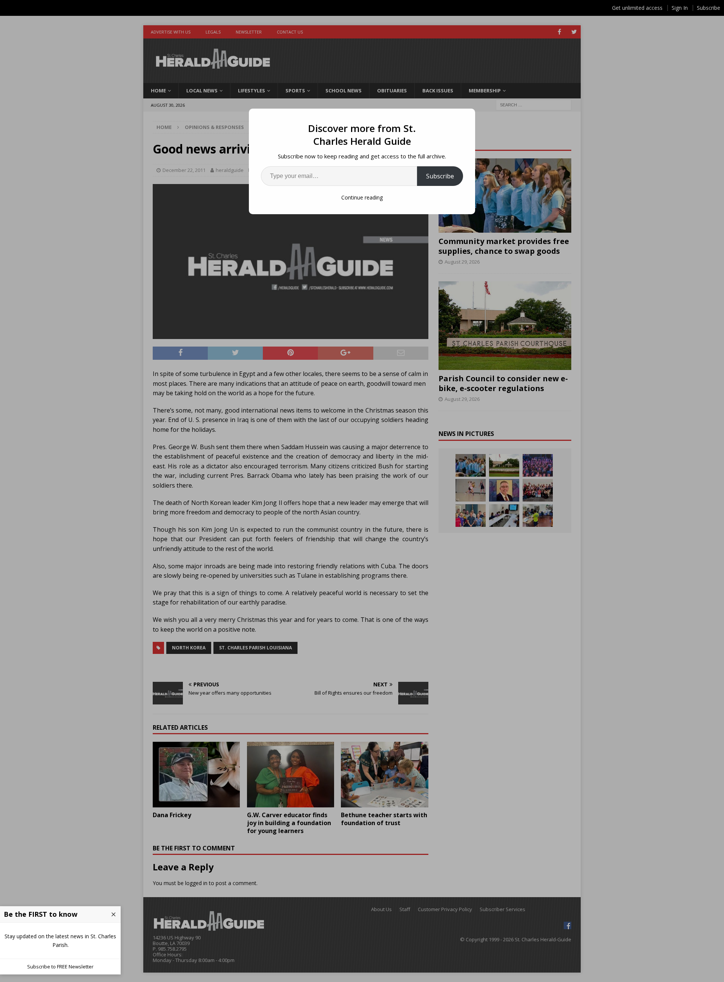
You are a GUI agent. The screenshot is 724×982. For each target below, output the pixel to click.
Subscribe (440, 176)
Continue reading (362, 197)
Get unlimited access (637, 7)
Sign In (680, 7)
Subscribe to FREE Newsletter (60, 966)
